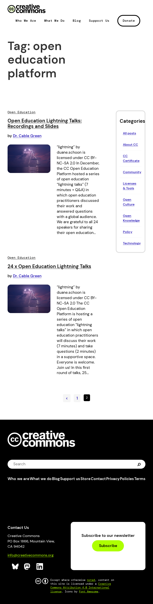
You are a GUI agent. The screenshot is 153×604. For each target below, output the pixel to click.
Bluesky (15, 566)
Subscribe (108, 545)
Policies (127, 478)
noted (91, 580)
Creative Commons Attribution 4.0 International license (80, 587)
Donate (129, 21)
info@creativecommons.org (31, 555)
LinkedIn (39, 566)
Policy (127, 232)
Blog (77, 21)
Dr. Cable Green (27, 135)
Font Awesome (88, 591)
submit (139, 464)
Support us (70, 478)
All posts (129, 133)
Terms (139, 478)
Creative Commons (27, 9)
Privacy (113, 478)
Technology (132, 243)
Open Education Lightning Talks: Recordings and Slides (45, 123)
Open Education (21, 112)
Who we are (18, 478)
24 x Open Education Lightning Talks (49, 266)
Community (132, 172)
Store (85, 478)
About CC (130, 144)
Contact (98, 478)
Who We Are (26, 21)
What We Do (54, 21)
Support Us (99, 21)
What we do (41, 478)
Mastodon (27, 566)
